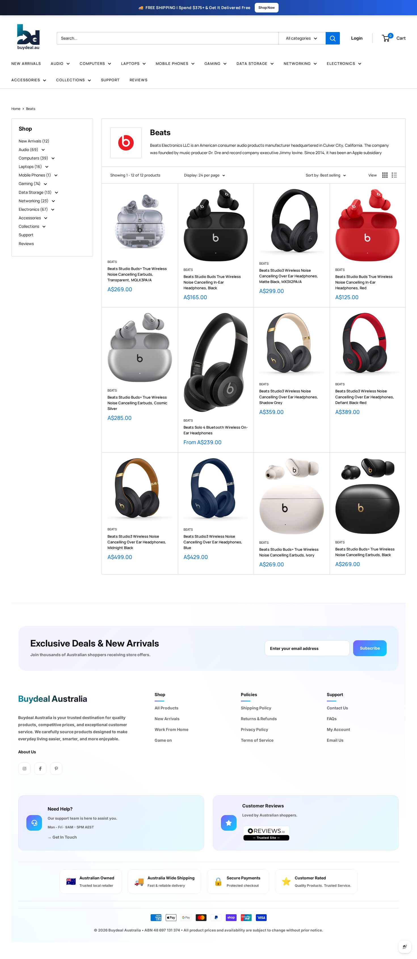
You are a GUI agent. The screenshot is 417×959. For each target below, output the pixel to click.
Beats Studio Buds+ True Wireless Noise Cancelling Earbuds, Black (365, 552)
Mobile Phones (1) (35, 175)
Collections (70, 79)
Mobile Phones (172, 63)
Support (110, 79)
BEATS (112, 262)
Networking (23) (34, 200)
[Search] (333, 38)
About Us (27, 751)
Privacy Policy (254, 729)
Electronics (341, 63)
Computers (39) (34, 158)
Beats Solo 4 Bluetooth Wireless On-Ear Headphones (216, 430)
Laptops (130, 63)
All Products (166, 707)
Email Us (335, 740)
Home (15, 108)
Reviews (139, 79)
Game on (163, 740)
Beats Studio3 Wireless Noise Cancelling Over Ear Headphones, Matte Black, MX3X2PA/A (288, 276)
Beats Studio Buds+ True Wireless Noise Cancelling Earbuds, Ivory (289, 552)
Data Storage (252, 63)
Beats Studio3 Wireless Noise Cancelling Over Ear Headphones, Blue (213, 542)
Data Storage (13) (35, 192)
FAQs (332, 718)
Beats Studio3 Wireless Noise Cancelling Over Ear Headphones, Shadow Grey (288, 396)
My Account (338, 729)
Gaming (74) (30, 183)
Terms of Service (257, 740)
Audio (57, 63)
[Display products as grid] (384, 175)
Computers (92, 63)
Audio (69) (29, 149)
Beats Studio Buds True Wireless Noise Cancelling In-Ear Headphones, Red (364, 282)
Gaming (212, 63)
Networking (297, 63)
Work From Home (171, 729)
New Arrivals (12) (34, 141)
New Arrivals (26, 63)
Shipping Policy (256, 707)
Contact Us (337, 707)
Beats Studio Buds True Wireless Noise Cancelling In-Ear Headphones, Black (212, 282)
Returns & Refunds (259, 718)
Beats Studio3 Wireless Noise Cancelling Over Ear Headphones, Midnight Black (137, 542)
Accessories (25, 79)
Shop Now (266, 7)
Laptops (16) (31, 166)
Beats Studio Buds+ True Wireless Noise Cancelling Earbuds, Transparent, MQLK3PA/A (137, 274)
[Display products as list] (394, 175)
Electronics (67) (34, 209)
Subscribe (370, 648)
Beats (30, 108)
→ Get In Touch (62, 837)
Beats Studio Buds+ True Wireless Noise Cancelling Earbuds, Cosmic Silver (137, 403)
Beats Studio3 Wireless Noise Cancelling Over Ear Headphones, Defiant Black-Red (364, 396)
